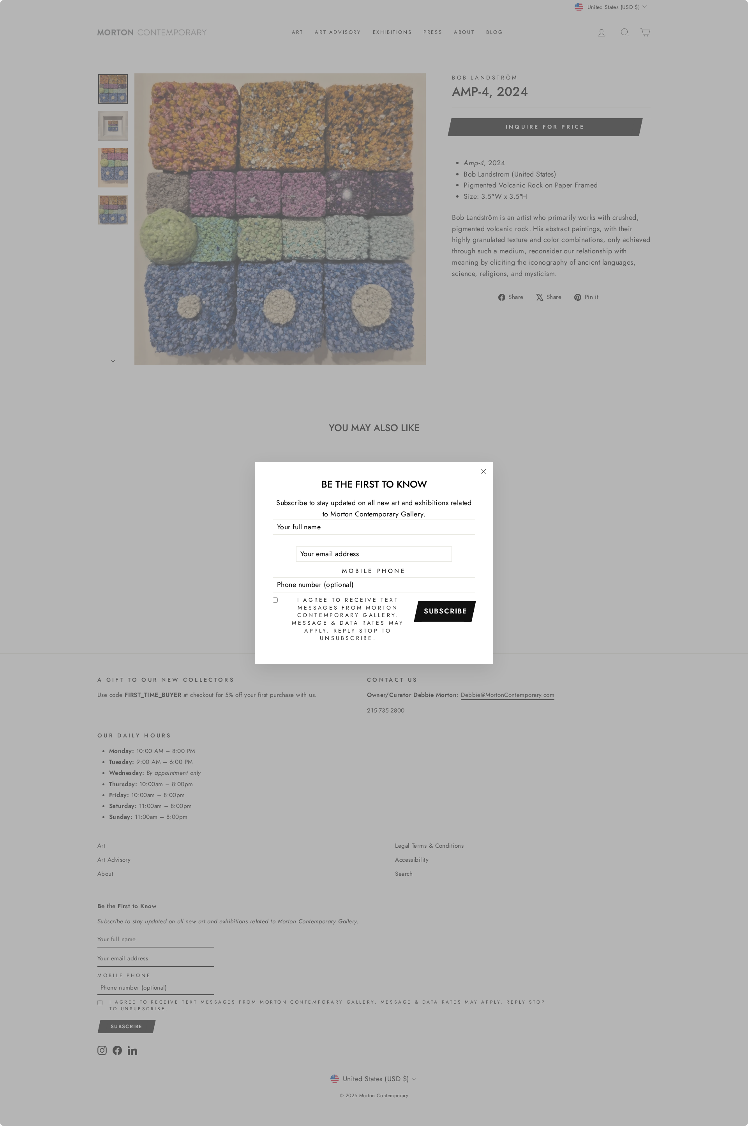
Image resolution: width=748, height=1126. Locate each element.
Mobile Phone (374, 571)
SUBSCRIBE (446, 611)
